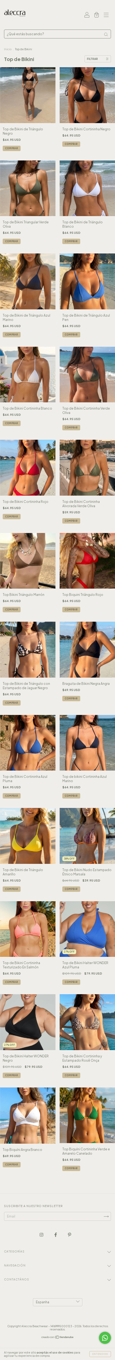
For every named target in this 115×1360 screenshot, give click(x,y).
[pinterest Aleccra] (69, 1235)
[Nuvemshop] (57, 1338)
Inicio (7, 49)
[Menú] (106, 15)
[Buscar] (105, 34)
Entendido (100, 1354)
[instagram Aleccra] (42, 1235)
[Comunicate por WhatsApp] (105, 1338)
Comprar (11, 148)
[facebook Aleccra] (56, 1235)
